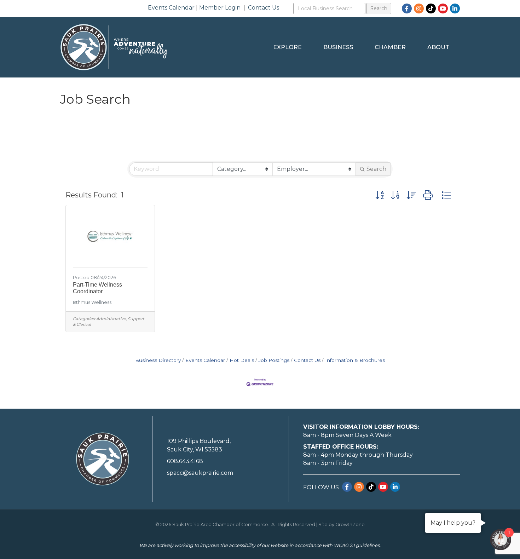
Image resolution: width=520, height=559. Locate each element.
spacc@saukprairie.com (200, 472)
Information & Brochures (355, 360)
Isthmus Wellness (92, 302)
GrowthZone (350, 524)
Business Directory (158, 360)
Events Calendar (171, 7)
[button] (379, 195)
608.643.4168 (185, 461)
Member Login (220, 7)
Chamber (390, 47)
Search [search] (376, 169)
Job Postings (274, 360)
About (438, 47)
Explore (287, 47)
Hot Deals (242, 360)
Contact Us (263, 7)
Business (338, 47)
